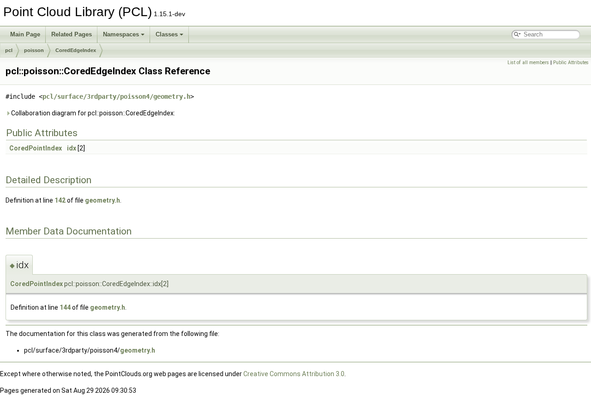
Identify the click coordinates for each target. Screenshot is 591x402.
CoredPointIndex (35, 148)
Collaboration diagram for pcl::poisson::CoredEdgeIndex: (92, 113)
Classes (167, 34)
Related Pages (71, 34)
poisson (34, 50)
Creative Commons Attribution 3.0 (293, 374)
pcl (8, 50)
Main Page (25, 34)
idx (71, 148)
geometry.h (102, 200)
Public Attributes (571, 63)
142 (60, 200)
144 (65, 307)
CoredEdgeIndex (75, 50)
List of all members (528, 63)
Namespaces (121, 34)
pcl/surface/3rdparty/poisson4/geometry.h (116, 96)
